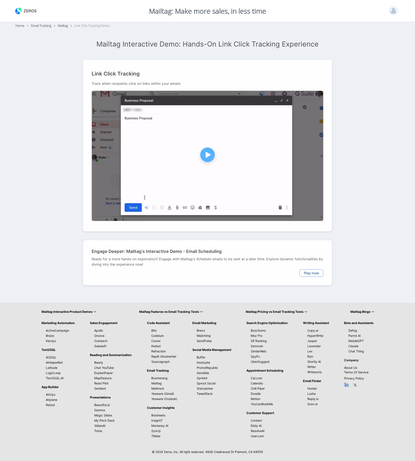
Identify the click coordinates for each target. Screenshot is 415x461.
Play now (311, 273)
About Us (350, 367)
